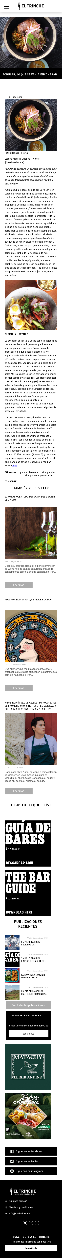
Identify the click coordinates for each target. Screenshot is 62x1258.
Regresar (17, 97)
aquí (14, 465)
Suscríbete (31, 1248)
